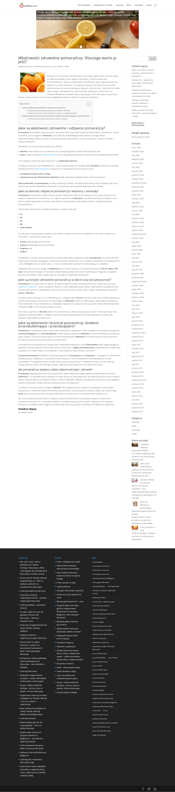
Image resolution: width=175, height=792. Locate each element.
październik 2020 (139, 281)
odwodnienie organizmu (101, 642)
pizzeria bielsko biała (99, 670)
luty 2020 (136, 305)
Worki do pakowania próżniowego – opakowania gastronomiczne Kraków (144, 508)
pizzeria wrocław (98, 678)
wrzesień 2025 (138, 187)
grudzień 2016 (138, 372)
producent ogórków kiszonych (103, 694)
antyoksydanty (97, 562)
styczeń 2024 (137, 230)
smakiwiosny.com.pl (41, 66)
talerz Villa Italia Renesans (101, 731)
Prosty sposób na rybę (66, 582)
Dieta (128, 5)
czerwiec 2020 (138, 293)
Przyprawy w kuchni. (65, 663)
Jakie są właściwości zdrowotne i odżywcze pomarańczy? (44, 108)
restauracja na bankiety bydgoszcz (104, 702)
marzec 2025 (137, 210)
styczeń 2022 (137, 250)
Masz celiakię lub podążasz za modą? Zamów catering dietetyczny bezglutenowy (33, 711)
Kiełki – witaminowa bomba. (69, 667)
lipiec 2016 (136, 392)
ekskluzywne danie (99, 597)
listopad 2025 (137, 179)
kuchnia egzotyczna (99, 618)
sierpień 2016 (137, 388)
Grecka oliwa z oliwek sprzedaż (103, 602)
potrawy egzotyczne (99, 686)
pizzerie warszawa (99, 682)
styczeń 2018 (137, 321)
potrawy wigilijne (98, 690)
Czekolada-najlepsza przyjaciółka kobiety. (140, 447)
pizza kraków (112, 658)
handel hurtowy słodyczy (101, 606)
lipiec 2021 (136, 254)
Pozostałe (138, 5)
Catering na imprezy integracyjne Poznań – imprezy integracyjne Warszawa (33, 598)
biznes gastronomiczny (100, 570)
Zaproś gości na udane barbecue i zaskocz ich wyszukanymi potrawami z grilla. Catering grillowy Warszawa (31, 648)
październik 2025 (139, 183)
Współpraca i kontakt (103, 5)
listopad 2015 (137, 411)
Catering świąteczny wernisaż (32, 591)
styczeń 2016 (137, 404)
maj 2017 (136, 352)
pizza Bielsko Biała (99, 658)
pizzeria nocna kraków (100, 674)
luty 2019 (136, 309)
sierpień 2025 (137, 191)
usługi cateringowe (99, 735)
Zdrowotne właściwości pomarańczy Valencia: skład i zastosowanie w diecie (144, 93)
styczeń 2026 (137, 171)
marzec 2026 (137, 163)
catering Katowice (98, 586)
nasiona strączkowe (99, 638)
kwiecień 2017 (138, 356)
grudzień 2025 (138, 175)
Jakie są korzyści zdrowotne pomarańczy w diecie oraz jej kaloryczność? (53, 113)
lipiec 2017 (136, 344)
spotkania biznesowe (99, 719)
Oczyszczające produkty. (67, 692)
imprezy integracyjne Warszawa (103, 614)
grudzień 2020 (138, 273)
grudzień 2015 (138, 407)
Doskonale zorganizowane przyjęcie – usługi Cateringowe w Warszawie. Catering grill (33, 678)
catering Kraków (113, 586)
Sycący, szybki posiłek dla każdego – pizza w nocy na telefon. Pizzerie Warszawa (31, 688)
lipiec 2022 (136, 246)
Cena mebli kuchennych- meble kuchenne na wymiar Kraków (68, 575)
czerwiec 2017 (138, 348)
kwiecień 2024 (138, 226)
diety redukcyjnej (42, 169)
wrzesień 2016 (138, 384)
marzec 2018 (137, 313)
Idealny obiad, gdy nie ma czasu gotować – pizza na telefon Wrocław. (31, 725)
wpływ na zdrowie (50, 155)
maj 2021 (136, 258)
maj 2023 (136, 242)
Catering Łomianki (28, 718)
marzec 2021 (137, 262)
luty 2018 (136, 317)
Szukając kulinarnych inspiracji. (70, 590)
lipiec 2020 (136, 289)
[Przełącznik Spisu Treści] (87, 104)
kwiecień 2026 (138, 159)
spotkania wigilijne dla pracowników (105, 723)
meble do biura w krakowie (101, 630)
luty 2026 (136, 167)
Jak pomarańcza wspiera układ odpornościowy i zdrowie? (48, 119)
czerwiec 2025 (138, 198)
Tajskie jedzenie (63, 586)
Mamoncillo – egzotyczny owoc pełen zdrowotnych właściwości (142, 83)
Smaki (149, 5)
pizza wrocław (97, 666)
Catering (119, 5)
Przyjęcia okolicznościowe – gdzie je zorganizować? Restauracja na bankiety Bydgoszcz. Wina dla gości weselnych (68, 611)
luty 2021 (136, 266)
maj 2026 (136, 155)
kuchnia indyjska (98, 622)
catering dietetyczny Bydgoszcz (103, 578)
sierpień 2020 (137, 285)
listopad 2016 (137, 376)
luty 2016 (136, 400)
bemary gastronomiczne (101, 566)
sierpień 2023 (137, 238)
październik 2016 (139, 380)
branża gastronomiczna (100, 574)
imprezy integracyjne (99, 610)
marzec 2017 (137, 360)
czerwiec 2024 (138, 222)
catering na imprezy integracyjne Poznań (104, 592)
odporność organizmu (27, 287)
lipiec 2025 (136, 194)
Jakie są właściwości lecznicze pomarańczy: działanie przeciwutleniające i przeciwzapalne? (56, 116)
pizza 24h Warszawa (99, 653)
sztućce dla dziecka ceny (101, 727)
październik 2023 (139, 234)
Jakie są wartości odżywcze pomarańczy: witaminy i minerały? (49, 111)
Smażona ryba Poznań (100, 715)
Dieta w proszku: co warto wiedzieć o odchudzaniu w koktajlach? (143, 73)
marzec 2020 (137, 301)
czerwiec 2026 (138, 151)
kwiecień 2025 (138, 206)
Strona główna (84, 5)
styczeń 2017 (137, 368)
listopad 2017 (137, 329)
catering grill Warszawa (100, 582)
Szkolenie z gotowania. (66, 646)
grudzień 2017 (138, 325)
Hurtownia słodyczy (65, 642)
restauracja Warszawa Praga (102, 706)
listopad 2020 (137, 277)
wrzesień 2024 (138, 218)
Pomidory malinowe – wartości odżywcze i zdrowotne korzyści (141, 103)
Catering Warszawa (28, 671)
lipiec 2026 (136, 147)
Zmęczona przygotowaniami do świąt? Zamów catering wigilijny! (33, 628)
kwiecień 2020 (138, 297)
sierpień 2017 (137, 340)
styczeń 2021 (137, 269)
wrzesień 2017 (138, 336)
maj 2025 (136, 202)
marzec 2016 (137, 396)
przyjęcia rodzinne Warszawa (102, 698)
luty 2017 (136, 364)
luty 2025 (136, 214)
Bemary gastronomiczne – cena (70, 601)
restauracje (96, 710)
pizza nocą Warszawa (100, 662)
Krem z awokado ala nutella (68, 562)
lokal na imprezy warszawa (102, 626)
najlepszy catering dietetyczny (103, 634)
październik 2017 (139, 332)
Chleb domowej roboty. (66, 671)
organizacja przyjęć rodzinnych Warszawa (103, 648)
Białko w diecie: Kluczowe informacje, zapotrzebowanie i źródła (144, 113)
